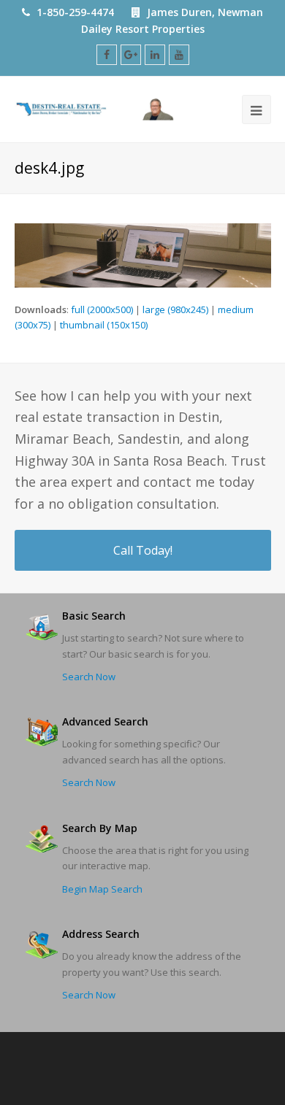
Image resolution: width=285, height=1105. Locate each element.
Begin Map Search (102, 889)
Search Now (88, 676)
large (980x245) (175, 309)
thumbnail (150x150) (104, 324)
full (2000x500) (102, 309)
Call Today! (142, 550)
